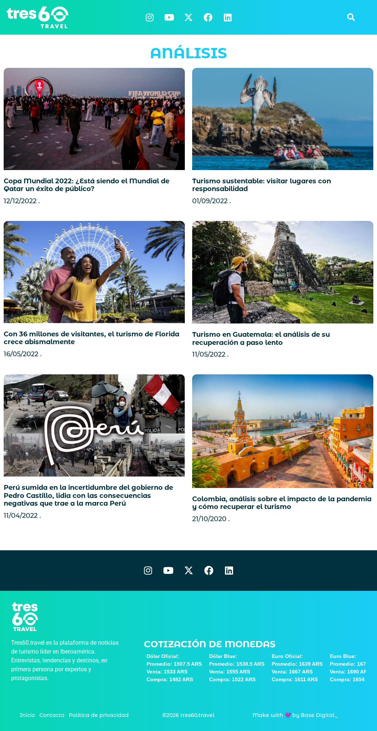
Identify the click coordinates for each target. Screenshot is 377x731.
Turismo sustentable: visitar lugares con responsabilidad (261, 185)
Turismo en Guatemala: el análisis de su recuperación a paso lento (261, 338)
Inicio (27, 715)
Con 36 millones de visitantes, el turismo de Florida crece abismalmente (91, 338)
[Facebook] (208, 17)
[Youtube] (169, 17)
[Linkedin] (227, 17)
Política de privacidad (99, 715)
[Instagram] (149, 17)
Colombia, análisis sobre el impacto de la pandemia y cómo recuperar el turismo (281, 503)
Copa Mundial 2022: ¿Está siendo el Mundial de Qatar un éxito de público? (86, 185)
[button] (351, 17)
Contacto (51, 715)
